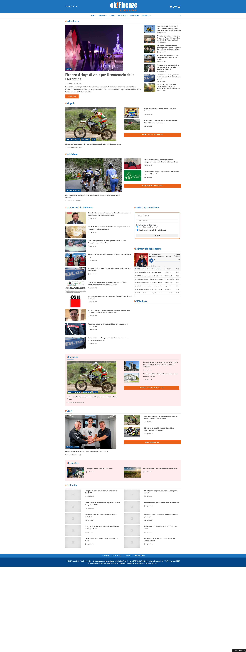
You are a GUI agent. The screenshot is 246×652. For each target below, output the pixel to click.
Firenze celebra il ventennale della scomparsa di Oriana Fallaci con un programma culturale (168, 67)
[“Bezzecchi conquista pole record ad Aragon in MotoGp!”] (74, 518)
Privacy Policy (140, 556)
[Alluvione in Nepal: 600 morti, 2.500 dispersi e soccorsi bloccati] (132, 542)
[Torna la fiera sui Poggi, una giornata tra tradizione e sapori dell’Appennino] (132, 175)
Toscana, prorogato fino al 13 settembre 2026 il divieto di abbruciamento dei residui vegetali (168, 86)
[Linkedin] (179, 7)
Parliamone (85, 139)
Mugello (69, 447)
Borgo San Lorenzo (73, 139)
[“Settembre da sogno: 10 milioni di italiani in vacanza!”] (132, 506)
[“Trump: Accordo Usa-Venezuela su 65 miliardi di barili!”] (74, 542)
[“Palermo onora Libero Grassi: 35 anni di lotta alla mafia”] (132, 530)
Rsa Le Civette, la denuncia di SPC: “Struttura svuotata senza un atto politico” (168, 57)
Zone (92, 15)
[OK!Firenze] (123, 6)
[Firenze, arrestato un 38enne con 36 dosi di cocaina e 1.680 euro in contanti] (75, 329)
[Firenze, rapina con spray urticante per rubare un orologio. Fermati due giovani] (149, 78)
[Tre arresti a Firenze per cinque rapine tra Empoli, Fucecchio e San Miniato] (75, 273)
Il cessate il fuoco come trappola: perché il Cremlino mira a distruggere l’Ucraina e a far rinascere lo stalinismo (160, 364)
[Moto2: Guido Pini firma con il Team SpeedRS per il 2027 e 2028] (93, 432)
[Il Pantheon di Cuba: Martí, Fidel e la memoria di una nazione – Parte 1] (132, 378)
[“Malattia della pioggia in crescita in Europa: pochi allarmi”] (132, 495)
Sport (112, 15)
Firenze (69, 69)
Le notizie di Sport (152, 442)
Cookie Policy (116, 556)
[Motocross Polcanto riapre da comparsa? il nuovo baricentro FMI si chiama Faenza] (93, 124)
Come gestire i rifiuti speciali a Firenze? (99, 468)
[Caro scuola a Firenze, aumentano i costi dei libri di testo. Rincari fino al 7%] (75, 301)
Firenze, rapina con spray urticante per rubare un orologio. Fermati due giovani (168, 77)
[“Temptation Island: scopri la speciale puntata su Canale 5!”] (74, 495)
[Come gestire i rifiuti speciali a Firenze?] (75, 472)
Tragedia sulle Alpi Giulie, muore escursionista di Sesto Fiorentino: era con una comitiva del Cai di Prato (169, 28)
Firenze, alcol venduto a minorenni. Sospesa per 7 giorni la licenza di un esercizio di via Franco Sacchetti (168, 38)
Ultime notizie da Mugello (152, 134)
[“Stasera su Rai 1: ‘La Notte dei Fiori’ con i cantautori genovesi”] (132, 518)
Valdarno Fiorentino (73, 190)
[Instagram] (174, 7)
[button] (180, 15)
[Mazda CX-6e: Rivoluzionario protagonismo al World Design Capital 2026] (74, 506)
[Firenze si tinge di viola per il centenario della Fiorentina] (103, 48)
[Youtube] (176, 7)
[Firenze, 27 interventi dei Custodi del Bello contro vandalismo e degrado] (75, 259)
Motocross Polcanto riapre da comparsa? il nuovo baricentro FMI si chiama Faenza (93, 144)
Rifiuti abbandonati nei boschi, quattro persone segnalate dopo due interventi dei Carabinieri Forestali (169, 48)
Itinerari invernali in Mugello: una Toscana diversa (160, 468)
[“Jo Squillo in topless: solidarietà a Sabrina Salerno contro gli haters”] (74, 530)
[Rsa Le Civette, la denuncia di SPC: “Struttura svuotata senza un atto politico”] (149, 58)
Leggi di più (72, 96)
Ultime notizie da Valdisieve (152, 185)
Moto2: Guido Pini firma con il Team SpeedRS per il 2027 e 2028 (86, 451)
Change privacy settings (239, 650)
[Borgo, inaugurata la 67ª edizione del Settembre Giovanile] (132, 112)
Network (146, 15)
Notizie (102, 15)
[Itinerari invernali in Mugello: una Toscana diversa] (132, 472)
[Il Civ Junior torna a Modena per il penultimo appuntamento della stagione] (132, 432)
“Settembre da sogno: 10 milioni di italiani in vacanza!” (162, 502)
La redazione (128, 556)
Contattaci (105, 556)
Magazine (122, 15)
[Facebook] (171, 7)
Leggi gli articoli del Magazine (152, 388)
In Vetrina (134, 15)
